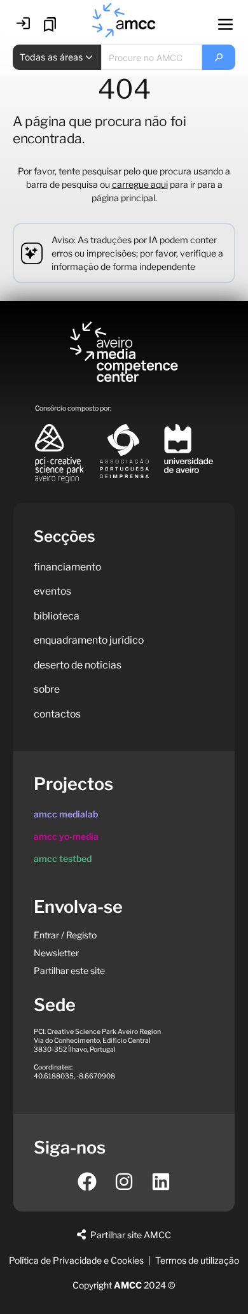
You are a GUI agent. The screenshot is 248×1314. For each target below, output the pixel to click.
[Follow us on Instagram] (124, 1181)
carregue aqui (140, 184)
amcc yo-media (66, 836)
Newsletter (56, 952)
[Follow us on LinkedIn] (160, 1181)
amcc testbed (63, 858)
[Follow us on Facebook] (87, 1181)
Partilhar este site (69, 970)
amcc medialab (66, 814)
